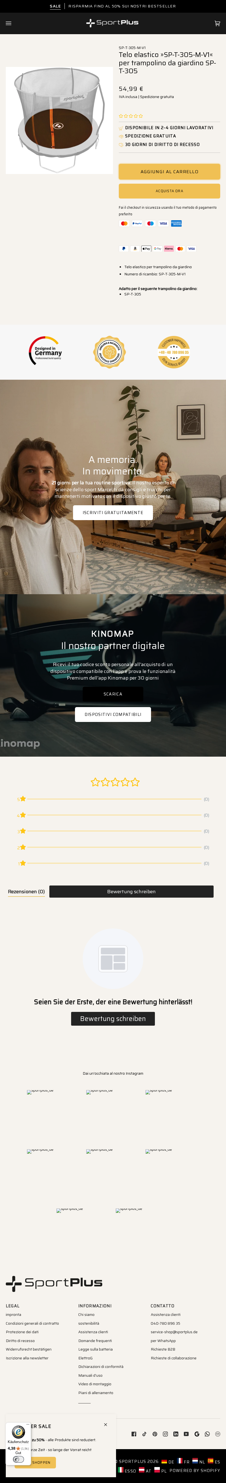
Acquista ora (169, 191)
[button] (131, 116)
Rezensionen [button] (26, 891)
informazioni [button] (95, 1306)
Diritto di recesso (20, 1341)
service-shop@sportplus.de (174, 1332)
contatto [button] (163, 1306)
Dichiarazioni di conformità (100, 1367)
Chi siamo (86, 1314)
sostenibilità (88, 1323)
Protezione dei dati (22, 1332)
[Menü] (28, 1425)
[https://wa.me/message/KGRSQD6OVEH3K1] (207, 1434)
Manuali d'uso (90, 1375)
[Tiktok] (144, 1434)
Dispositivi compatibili (113, 714)
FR (186, 1462)
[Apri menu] (14, 23)
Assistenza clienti (93, 1332)
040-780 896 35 (165, 1323)
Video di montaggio (94, 1384)
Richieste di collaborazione (174, 1358)
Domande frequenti (95, 1341)
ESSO (129, 1471)
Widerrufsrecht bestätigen (29, 1349)
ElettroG (85, 1358)
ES (216, 1462)
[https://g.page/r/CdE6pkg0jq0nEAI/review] (196, 1434)
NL (201, 1462)
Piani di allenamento (95, 1393)
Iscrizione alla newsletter (27, 1358)
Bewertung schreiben (131, 891)
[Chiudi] (108, 1422)
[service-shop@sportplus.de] (217, 1434)
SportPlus (132, 1461)
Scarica (113, 694)
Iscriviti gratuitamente (113, 512)
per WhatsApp (163, 1341)
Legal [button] (13, 1306)
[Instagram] (165, 1434)
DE (170, 1462)
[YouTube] (186, 1434)
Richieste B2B (163, 1349)
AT (148, 1471)
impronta (13, 1314)
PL (163, 1471)
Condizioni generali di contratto (32, 1323)
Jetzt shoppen (35, 1462)
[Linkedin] (175, 1434)
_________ (84, 1401)
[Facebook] (133, 1434)
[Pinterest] (154, 1434)
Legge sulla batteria (95, 1349)
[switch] (18, 1459)
